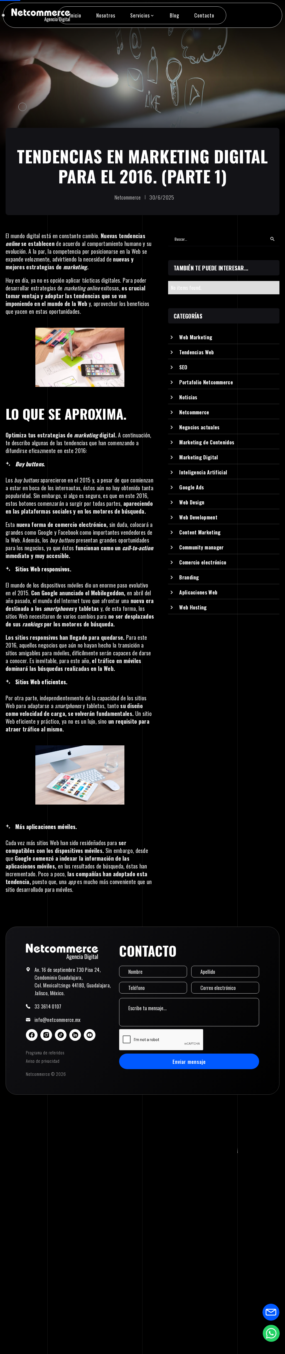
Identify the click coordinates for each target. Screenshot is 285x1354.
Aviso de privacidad (43, 1061)
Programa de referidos (45, 1052)
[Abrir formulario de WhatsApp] (271, 1333)
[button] (142, 15)
